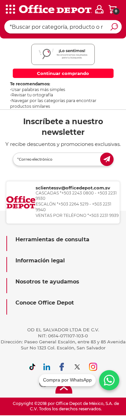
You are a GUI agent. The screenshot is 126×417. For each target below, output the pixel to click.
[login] (99, 9)
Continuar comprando (63, 73)
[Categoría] (10, 9)
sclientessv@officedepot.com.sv (73, 187)
